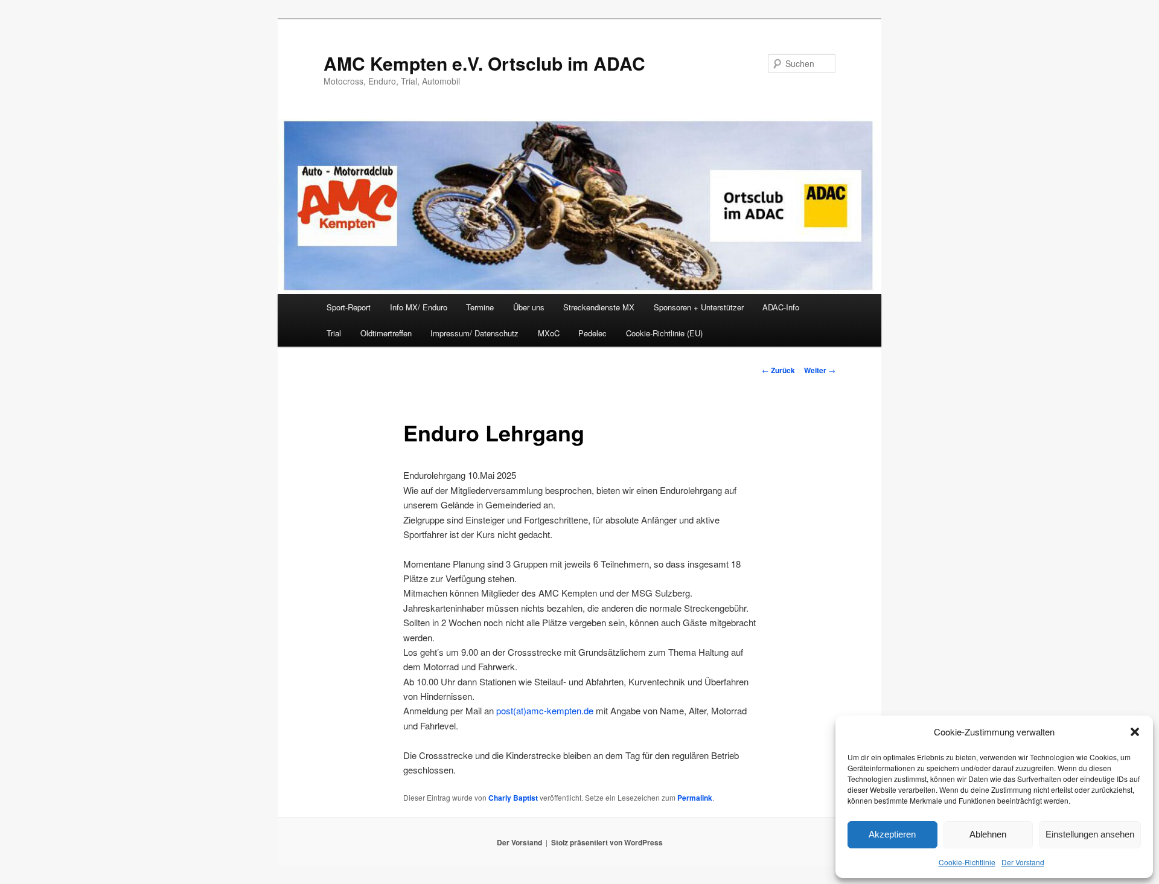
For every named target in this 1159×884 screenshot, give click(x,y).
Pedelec (592, 333)
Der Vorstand (1022, 862)
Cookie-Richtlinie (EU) (664, 333)
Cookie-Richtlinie (967, 862)
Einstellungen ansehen (1090, 834)
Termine (480, 307)
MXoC (549, 333)
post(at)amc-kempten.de (544, 710)
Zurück (778, 370)
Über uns (528, 307)
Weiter (819, 370)
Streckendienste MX (598, 307)
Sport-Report (349, 307)
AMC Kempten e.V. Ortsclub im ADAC (484, 63)
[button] (1135, 732)
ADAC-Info (780, 307)
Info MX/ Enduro (418, 307)
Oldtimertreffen (386, 333)
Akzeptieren (892, 834)
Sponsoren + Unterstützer (699, 307)
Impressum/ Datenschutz (474, 333)
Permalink (694, 797)
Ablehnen (987, 834)
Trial (334, 333)
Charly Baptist (513, 797)
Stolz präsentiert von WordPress (607, 842)
